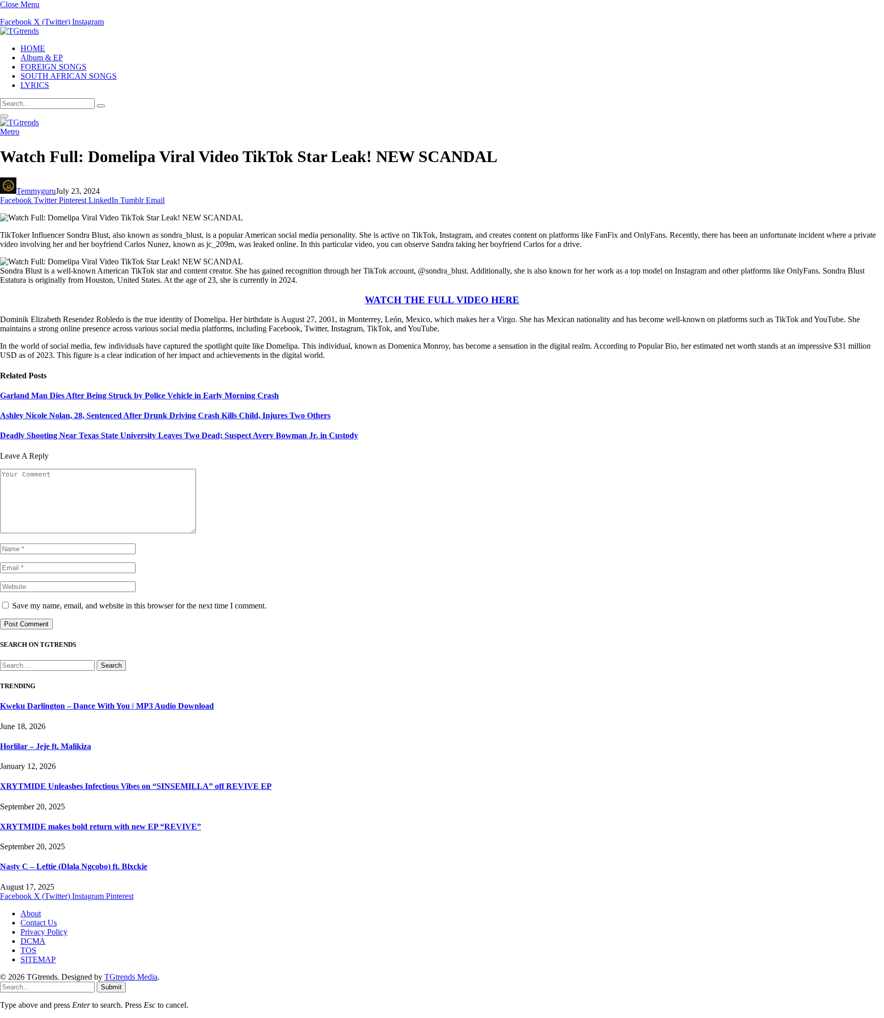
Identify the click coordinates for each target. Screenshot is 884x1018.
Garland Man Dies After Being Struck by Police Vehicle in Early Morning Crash (139, 395)
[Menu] (4, 116)
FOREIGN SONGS (53, 66)
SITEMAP (38, 959)
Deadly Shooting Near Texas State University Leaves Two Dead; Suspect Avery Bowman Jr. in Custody (179, 435)
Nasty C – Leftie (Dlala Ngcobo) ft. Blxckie (73, 866)
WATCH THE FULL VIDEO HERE (442, 300)
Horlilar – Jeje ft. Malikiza (45, 746)
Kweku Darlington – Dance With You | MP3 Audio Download (107, 706)
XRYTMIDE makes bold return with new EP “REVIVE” (100, 826)
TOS (28, 950)
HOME (32, 48)
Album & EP (41, 57)
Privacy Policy (44, 931)
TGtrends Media (131, 976)
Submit (111, 987)
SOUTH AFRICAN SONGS (68, 76)
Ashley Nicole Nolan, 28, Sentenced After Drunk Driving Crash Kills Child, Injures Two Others (165, 415)
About (30, 913)
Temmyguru (36, 191)
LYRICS (34, 85)
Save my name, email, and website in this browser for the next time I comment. (139, 605)
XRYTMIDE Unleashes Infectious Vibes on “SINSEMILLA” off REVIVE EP (136, 786)
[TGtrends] (19, 31)
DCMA (33, 941)
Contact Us (38, 922)
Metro (9, 131)
